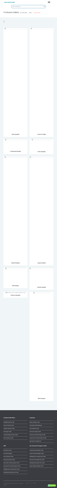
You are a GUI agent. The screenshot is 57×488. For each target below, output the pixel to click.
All (3, 21)
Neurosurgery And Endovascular (36, 425)
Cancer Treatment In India (8, 425)
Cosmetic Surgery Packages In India (36, 450)
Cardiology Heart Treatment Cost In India (11, 469)
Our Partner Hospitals (7, 453)
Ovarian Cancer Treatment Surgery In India (38, 438)
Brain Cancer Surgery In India (35, 431)
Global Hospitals (15, 263)
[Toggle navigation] (49, 2)
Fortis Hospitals (42, 151)
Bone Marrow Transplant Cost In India (37, 459)
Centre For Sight (41, 134)
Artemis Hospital (41, 287)
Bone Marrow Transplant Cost (35, 441)
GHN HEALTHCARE (9, 2)
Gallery (30, 12)
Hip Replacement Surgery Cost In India (10, 472)
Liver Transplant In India (34, 428)
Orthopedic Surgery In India (8, 422)
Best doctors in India (7, 450)
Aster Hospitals (15, 134)
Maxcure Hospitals (15, 295)
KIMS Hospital (41, 398)
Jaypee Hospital (41, 263)
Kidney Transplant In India (35, 422)
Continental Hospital (15, 151)
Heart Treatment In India (8, 438)
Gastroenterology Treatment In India (10, 434)
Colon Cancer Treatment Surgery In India (37, 434)
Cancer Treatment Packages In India (37, 453)
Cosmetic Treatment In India (9, 428)
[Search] (44, 6)
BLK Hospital (15, 285)
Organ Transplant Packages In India (36, 466)
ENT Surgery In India (7, 431)
